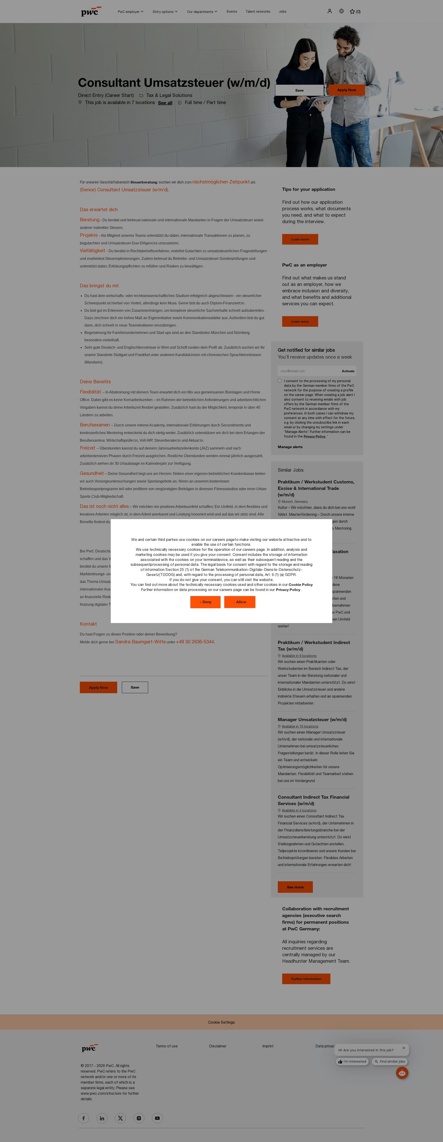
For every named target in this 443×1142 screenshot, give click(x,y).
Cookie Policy (301, 584)
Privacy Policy (288, 589)
